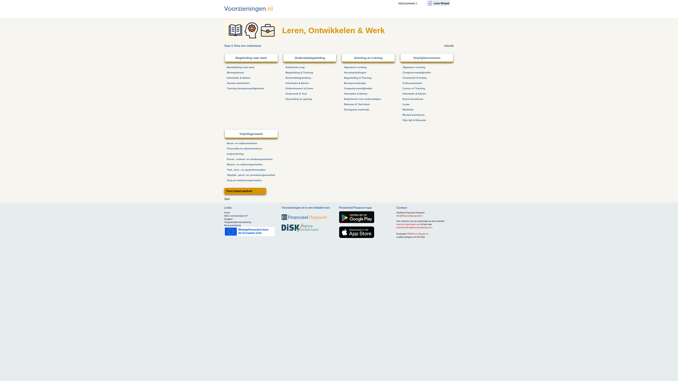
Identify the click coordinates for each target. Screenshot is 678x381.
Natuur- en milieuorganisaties (245, 164)
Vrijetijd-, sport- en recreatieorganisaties (251, 175)
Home (227, 212)
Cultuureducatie (412, 83)
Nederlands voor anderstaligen (362, 99)
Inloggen (228, 219)
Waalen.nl (423, 234)
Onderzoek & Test (296, 93)
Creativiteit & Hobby (415, 77)
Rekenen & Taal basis (357, 104)
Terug (227, 199)
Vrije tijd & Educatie (414, 120)
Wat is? (236, 216)
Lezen (406, 104)
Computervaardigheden (358, 88)
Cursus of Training (414, 88)
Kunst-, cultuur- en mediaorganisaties (250, 159)
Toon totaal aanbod (239, 191)
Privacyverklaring (232, 225)
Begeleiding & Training (299, 72)
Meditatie (408, 109)
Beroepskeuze (235, 72)
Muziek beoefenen (414, 114)
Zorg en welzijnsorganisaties (244, 180)
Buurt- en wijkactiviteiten (242, 143)
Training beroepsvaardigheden (245, 88)
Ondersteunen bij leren (299, 88)
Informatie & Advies (238, 77)
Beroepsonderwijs (355, 83)
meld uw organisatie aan (408, 224)
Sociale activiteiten (238, 83)
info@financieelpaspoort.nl (409, 216)
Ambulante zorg (295, 67)
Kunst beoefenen (413, 99)
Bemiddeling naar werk (240, 67)
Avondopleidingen (355, 72)
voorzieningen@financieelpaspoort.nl (414, 227)
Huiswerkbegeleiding (298, 77)
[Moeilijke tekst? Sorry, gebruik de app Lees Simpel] (438, 3)
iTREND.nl (412, 234)
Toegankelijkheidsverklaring (237, 222)
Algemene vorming (355, 67)
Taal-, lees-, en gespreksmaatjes (246, 169)
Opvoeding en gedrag (299, 99)
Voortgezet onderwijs (356, 109)
